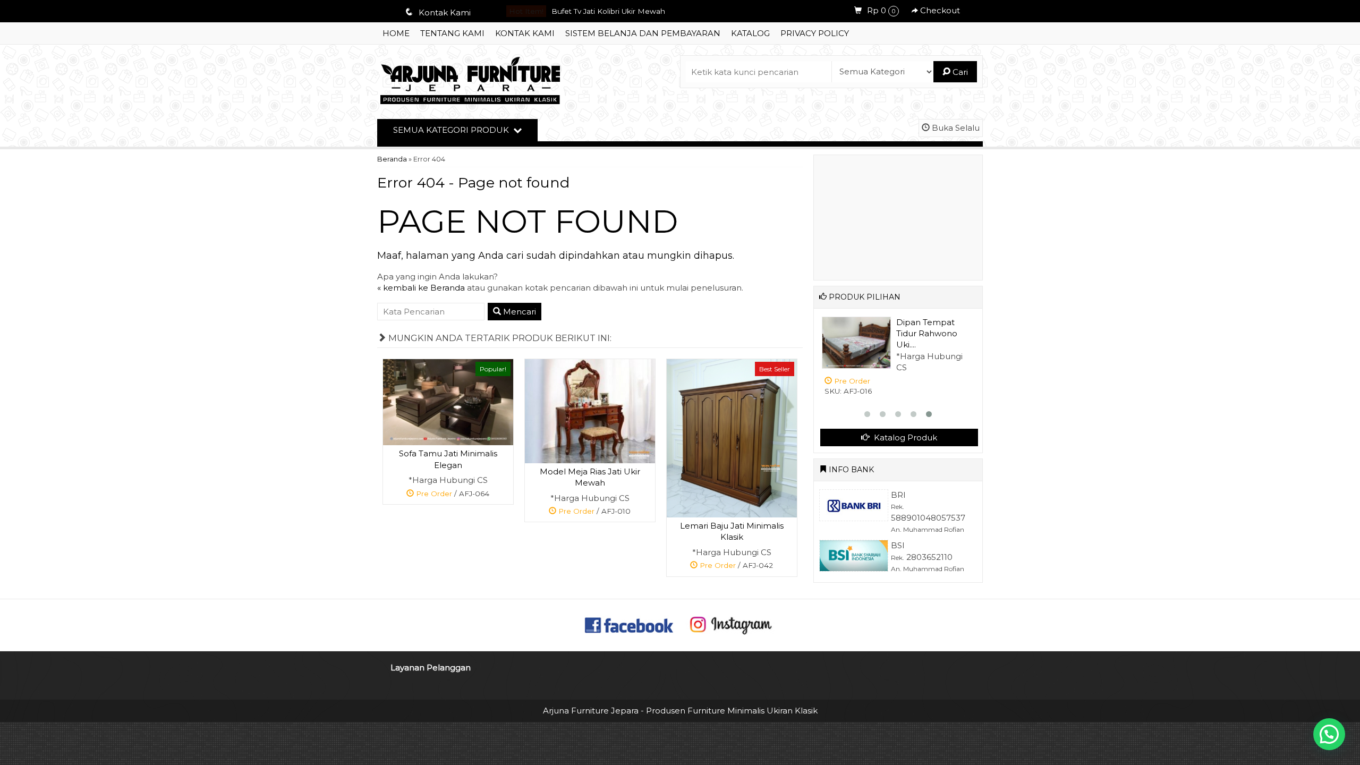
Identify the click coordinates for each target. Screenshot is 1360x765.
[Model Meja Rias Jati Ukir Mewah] (590, 410)
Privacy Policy (814, 33)
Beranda (392, 159)
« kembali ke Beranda (421, 288)
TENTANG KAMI (452, 33)
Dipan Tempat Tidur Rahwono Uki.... (926, 333)
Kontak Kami (525, 33)
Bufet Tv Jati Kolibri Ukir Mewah (608, 11)
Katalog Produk (904, 437)
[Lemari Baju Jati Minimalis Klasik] (732, 437)
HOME (396, 33)
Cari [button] (959, 72)
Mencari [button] (518, 312)
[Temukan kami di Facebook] (629, 624)
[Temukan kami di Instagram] (730, 624)
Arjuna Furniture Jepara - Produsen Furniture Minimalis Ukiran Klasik (680, 711)
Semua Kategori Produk (452, 130)
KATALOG (750, 33)
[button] (1329, 734)
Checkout (939, 10)
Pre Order (452, 495)
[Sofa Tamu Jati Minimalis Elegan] (448, 401)
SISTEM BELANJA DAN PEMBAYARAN (642, 33)
